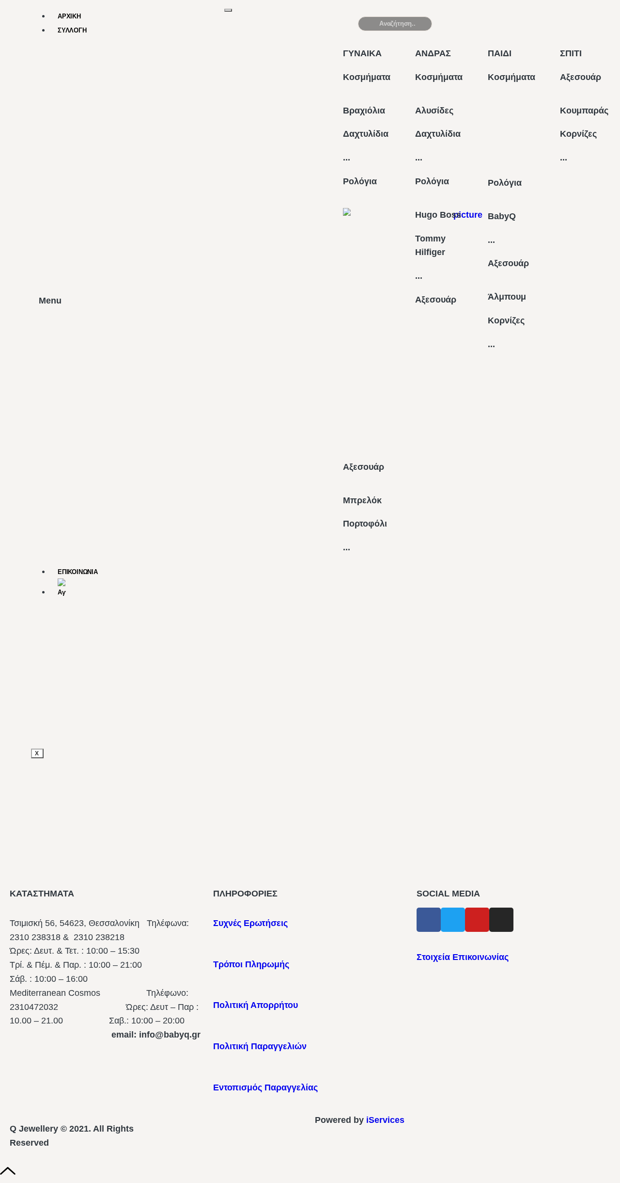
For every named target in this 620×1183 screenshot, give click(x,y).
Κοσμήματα (366, 77)
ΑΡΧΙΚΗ (69, 16)
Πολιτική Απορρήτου (255, 1005)
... (346, 157)
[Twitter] (453, 920)
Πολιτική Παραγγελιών (260, 1046)
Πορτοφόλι (365, 523)
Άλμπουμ (507, 297)
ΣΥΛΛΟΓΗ (72, 30)
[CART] (462, 24)
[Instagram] (501, 920)
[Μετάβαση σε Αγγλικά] (141, 588)
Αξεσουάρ (363, 467)
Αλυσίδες (434, 110)
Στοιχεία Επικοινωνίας (463, 957)
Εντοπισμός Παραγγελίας (265, 1087)
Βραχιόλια (364, 110)
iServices (385, 1120)
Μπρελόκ (362, 500)
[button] (540, 27)
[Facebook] (429, 920)
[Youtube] (477, 920)
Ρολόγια (360, 181)
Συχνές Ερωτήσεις (250, 923)
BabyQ (502, 216)
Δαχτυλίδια (365, 134)
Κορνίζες (506, 320)
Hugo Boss (438, 215)
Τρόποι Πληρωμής (251, 964)
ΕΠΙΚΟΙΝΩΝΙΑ (78, 572)
